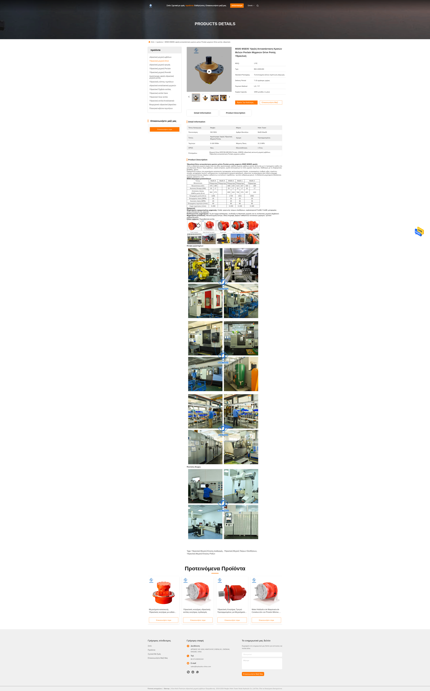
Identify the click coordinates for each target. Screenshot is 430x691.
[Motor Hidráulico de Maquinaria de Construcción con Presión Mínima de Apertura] (266, 592)
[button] (152, 598)
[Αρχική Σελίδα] (151, 5)
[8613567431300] (197, 673)
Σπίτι (169, 5)
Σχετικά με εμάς (178, 5)
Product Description (235, 113)
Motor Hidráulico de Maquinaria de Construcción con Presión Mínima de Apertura (266, 611)
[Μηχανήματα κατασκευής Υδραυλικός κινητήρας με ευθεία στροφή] (163, 592)
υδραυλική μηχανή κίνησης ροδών (201, 554)
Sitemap (167, 688)
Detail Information (202, 113)
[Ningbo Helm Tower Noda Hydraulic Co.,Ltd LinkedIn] (192, 673)
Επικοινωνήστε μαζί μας (216, 5)
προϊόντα (190, 5)
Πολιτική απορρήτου (155, 688)
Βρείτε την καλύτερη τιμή (247, 102)
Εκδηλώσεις (199, 5)
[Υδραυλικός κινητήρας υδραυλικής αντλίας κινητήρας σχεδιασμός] (198, 592)
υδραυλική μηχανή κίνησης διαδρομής (207, 551)
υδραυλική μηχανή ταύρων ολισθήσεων (240, 551)
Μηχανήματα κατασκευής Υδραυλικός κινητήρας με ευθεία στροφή (161, 611)
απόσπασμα (237, 5)
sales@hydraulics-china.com (201, 666)
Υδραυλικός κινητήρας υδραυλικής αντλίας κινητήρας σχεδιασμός (197, 611)
